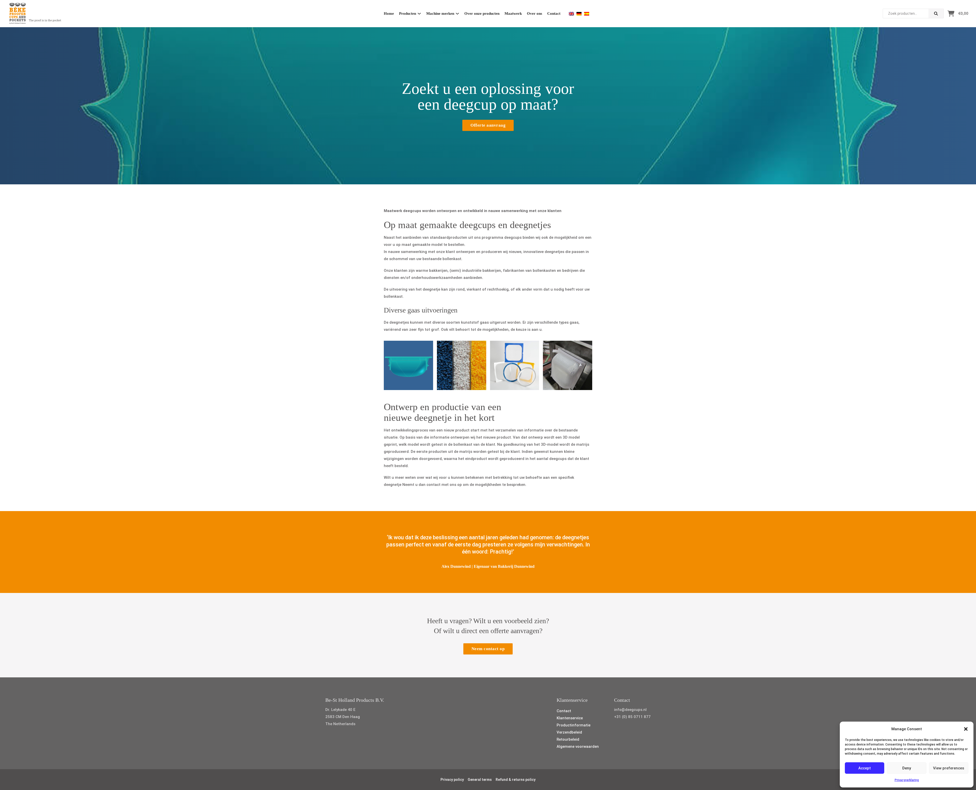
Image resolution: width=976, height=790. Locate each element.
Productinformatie (573, 725)
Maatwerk (513, 13)
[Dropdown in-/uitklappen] (419, 14)
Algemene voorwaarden (578, 746)
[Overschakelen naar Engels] (571, 13)
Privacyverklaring (907, 780)
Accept (864, 768)
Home (389, 13)
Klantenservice (570, 718)
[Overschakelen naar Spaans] (586, 13)
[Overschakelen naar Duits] (579, 13)
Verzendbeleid (569, 732)
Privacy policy (452, 780)
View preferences (948, 768)
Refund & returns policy (516, 780)
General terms (480, 780)
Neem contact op (488, 648)
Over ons (534, 13)
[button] (965, 729)
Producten (407, 13)
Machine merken (440, 13)
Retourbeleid (568, 739)
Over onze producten (481, 13)
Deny (906, 768)
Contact (553, 13)
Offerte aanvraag (488, 125)
